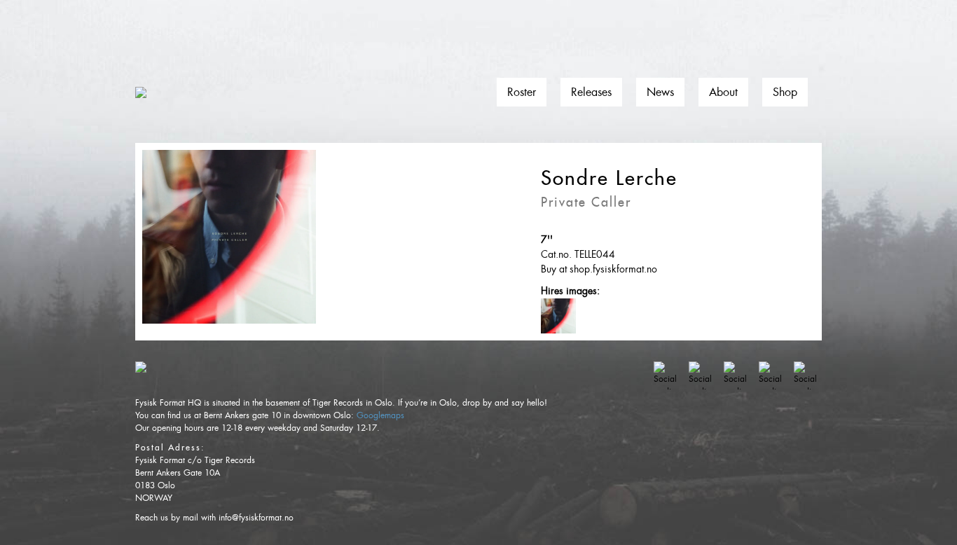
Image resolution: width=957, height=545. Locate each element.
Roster (521, 92)
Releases (591, 92)
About (723, 92)
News (660, 92)
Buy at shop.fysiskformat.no (599, 269)
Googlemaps (380, 415)
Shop (785, 92)
